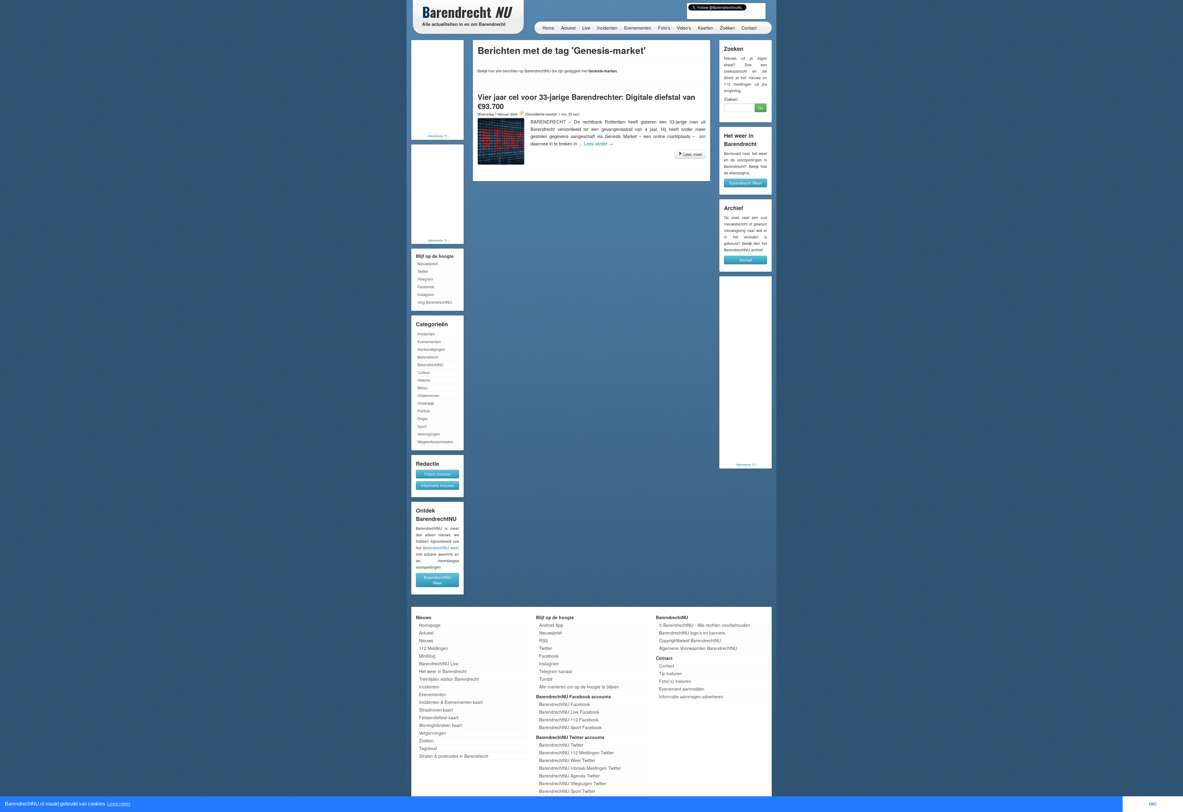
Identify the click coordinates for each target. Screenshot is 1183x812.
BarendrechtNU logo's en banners (692, 633)
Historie (423, 380)
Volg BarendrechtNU (434, 302)
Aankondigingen (431, 349)
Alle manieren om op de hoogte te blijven (579, 687)
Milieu (422, 387)
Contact (749, 28)
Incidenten (607, 28)
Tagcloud (428, 748)
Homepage (430, 625)
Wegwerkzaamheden (435, 441)
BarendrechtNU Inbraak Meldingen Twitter (580, 768)
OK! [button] (1153, 804)
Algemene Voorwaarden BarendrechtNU (698, 648)
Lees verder (598, 143)
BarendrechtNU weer (441, 547)
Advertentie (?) (437, 136)
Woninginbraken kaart (440, 725)
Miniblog (427, 656)
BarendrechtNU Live (438, 663)
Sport (421, 426)
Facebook (425, 286)
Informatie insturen (437, 485)
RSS (543, 640)
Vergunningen (432, 733)
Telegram (425, 279)
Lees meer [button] (118, 803)
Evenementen (637, 28)
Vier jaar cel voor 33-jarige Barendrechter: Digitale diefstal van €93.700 (586, 101)
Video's (684, 28)
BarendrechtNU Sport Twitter (567, 791)
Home (548, 28)
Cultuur (423, 372)
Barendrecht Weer (746, 183)
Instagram (425, 294)
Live (586, 28)
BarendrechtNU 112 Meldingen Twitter (576, 752)
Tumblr (546, 679)
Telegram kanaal (555, 671)
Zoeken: (731, 99)
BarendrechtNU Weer (437, 580)
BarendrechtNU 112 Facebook (569, 720)
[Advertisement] (437, 88)
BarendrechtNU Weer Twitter (567, 760)
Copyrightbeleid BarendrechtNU (690, 640)
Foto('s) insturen (675, 681)
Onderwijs (425, 403)
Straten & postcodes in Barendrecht (453, 756)
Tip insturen (670, 673)
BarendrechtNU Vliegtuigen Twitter (572, 783)
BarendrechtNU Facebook (564, 704)
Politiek (423, 410)
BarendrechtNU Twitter (561, 745)
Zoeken (727, 28)
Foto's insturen (438, 474)
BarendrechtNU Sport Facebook (570, 727)
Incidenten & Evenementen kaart (451, 702)
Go (760, 108)
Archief (745, 260)
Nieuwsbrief (427, 263)
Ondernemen (428, 395)
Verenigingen (428, 433)
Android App (551, 625)
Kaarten (705, 28)
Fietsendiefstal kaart (438, 717)
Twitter (422, 271)
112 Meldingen (433, 648)
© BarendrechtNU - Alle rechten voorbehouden (704, 625)
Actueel (568, 28)
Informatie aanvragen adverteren (691, 696)
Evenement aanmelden (681, 689)
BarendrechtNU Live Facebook (569, 712)
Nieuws (426, 640)
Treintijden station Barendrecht (449, 679)
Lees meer (692, 154)
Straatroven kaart (436, 710)
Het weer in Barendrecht (442, 671)
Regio (422, 418)
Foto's (664, 28)
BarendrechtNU (430, 364)
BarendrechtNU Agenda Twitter (569, 776)
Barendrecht (427, 356)
